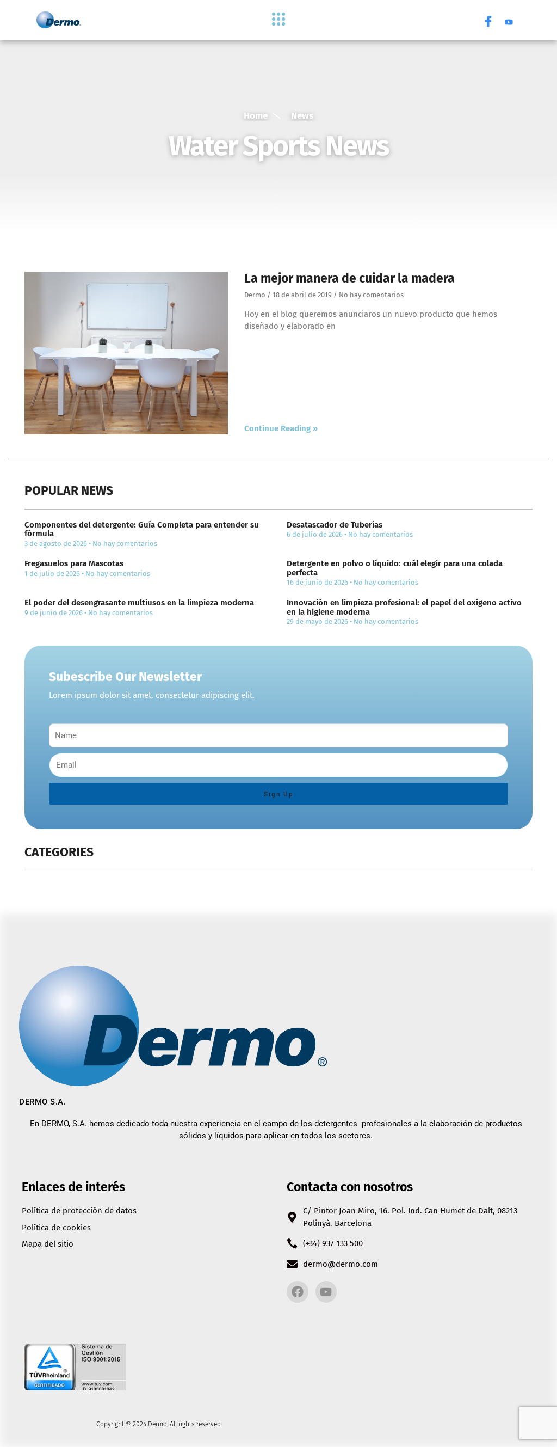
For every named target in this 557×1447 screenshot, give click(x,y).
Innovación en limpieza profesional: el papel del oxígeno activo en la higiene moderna (404, 607)
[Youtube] (508, 20)
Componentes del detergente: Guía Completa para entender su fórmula (141, 529)
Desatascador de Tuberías (334, 525)
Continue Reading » (281, 428)
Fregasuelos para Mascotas (73, 563)
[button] (278, 19)
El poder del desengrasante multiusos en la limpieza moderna (139, 603)
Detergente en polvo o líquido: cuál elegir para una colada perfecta (395, 568)
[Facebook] (488, 20)
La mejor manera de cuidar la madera (349, 278)
